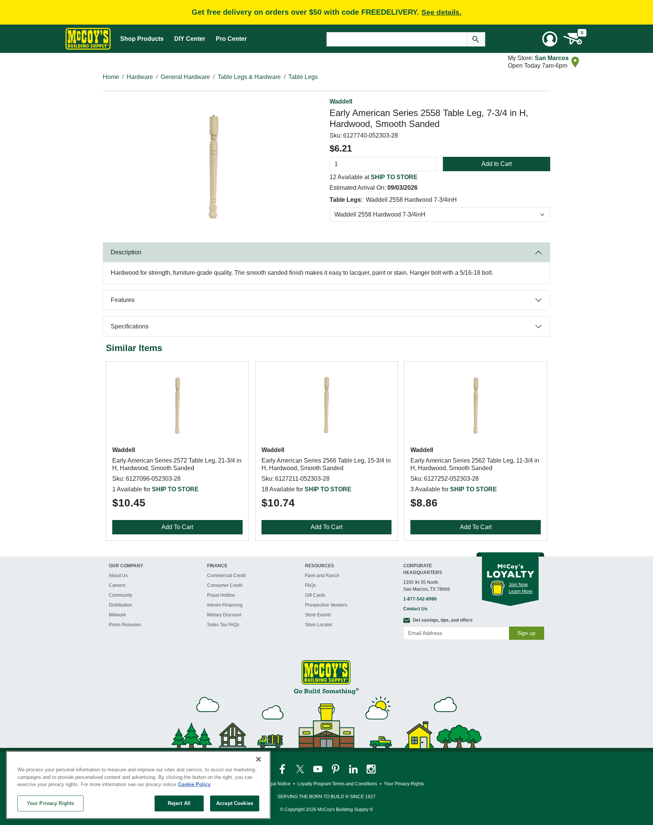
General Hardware (185, 77)
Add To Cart (177, 527)
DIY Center (189, 39)
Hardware (140, 77)
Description (126, 252)
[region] (138, 785)
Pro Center (231, 39)
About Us (118, 575)
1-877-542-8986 (420, 599)
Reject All (179, 803)
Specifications (130, 326)
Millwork (117, 615)
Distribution (120, 605)
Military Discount (224, 615)
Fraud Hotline (221, 595)
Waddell (341, 101)
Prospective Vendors (326, 605)
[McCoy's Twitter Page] (300, 768)
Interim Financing (225, 605)
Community (120, 595)
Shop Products (142, 39)
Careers (117, 585)
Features (123, 300)
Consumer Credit (224, 585)
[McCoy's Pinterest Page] (336, 768)
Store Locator (319, 624)
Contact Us (415, 608)
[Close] (258, 759)
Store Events (318, 615)
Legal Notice (278, 783)
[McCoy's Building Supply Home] (88, 38)
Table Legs (303, 77)
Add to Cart (496, 164)
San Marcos (552, 58)
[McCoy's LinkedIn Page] (354, 768)
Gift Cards (315, 595)
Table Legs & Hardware (249, 77)
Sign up (526, 633)
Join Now (518, 584)
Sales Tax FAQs (223, 624)
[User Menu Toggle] (549, 38)
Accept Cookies (234, 803)
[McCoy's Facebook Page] (283, 768)
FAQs (310, 585)
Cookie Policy (194, 784)
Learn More (520, 591)
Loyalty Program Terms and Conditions (337, 783)
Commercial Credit (226, 575)
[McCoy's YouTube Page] (318, 768)
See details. (441, 12)
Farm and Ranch (322, 575)
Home (111, 77)
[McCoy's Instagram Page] (371, 768)
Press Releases (125, 624)
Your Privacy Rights (50, 803)
